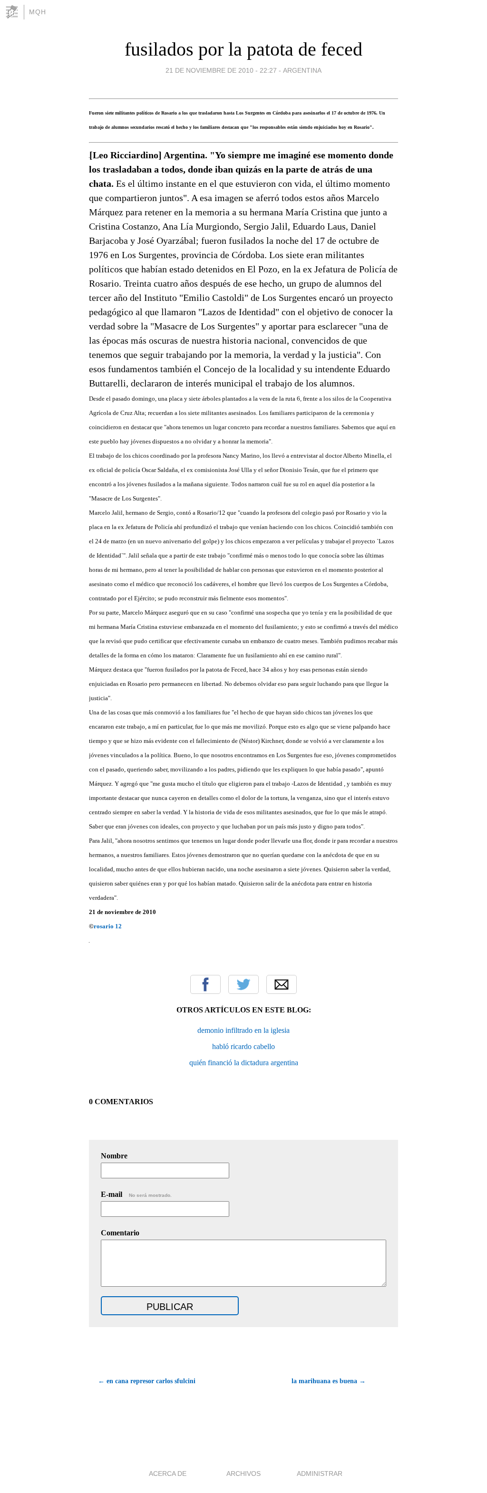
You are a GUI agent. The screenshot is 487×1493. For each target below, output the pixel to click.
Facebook (205, 984)
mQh (37, 12)
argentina (302, 70)
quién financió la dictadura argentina (243, 1063)
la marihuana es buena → (329, 1381)
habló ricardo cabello (243, 1046)
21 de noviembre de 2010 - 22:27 (221, 70)
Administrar (319, 1473)
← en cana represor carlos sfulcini (146, 1381)
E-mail (136, 1194)
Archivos (243, 1473)
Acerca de (167, 1473)
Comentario (120, 1233)
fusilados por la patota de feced (243, 49)
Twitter (243, 984)
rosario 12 (108, 926)
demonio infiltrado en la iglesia (243, 1030)
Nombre (114, 1156)
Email (281, 984)
